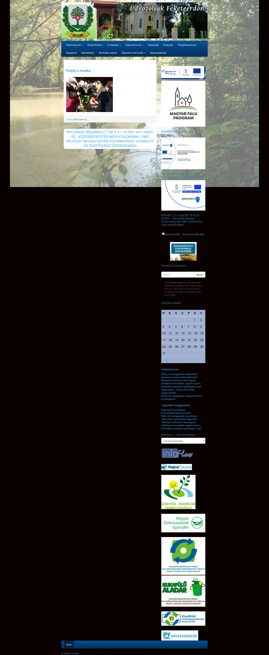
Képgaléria (71, 52)
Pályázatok (153, 44)
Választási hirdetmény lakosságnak (178, 380)
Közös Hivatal (94, 44)
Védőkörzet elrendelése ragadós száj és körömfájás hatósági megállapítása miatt (181, 385)
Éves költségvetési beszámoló (176, 412)
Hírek (68, 644)
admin (69, 119)
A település (113, 44)
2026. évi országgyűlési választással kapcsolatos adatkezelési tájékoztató (179, 375)
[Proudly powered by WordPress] (62, 653)
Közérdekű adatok (108, 52)
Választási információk (133, 52)
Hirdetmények (170, 369)
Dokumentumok (133, 44)
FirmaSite (75, 653)
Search (199, 274)
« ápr (166, 360)
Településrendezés (187, 44)
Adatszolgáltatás (158, 52)
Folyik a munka (78, 70)
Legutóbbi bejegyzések (175, 405)
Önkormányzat (73, 44)
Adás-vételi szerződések (173, 409)
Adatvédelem (87, 52)
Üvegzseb (168, 44)
